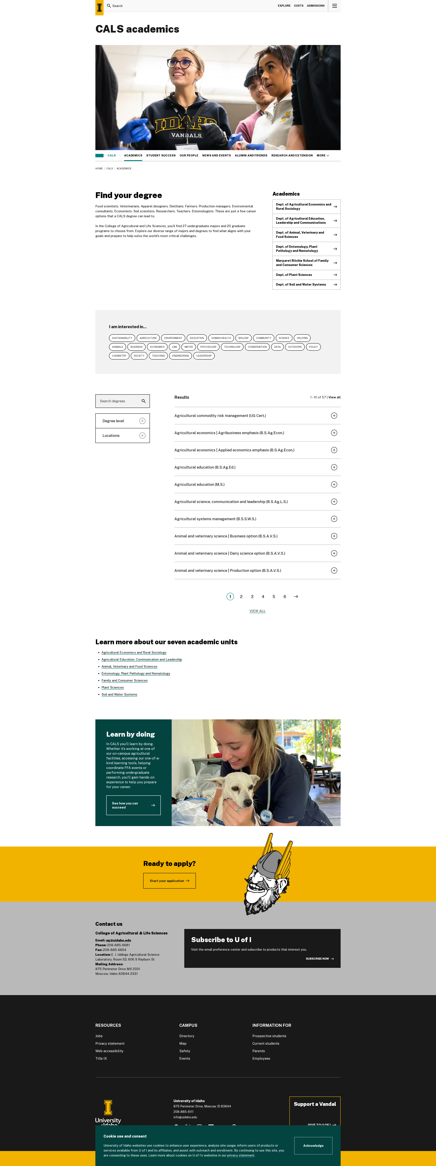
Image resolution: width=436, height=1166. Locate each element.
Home (99, 168)
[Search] (109, 6)
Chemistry (119, 355)
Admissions (316, 5)
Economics (157, 347)
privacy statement (240, 1155)
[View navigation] (334, 6)
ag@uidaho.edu (118, 940)
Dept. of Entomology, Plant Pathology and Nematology (297, 249)
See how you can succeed (125, 805)
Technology (232, 347)
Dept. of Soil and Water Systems (301, 284)
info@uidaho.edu (185, 1117)
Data (277, 347)
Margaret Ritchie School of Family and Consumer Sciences (302, 263)
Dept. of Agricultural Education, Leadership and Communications (301, 221)
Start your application (167, 881)
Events (184, 1058)
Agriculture (148, 338)
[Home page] (99, 7)
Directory (186, 1036)
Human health (221, 338)
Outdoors (295, 347)
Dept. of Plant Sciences (294, 275)
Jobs (99, 1036)
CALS (112, 155)
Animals (117, 347)
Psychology (208, 347)
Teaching (158, 355)
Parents (258, 1051)
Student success (161, 155)
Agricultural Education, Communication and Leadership (142, 659)
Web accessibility (109, 1051)
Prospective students (269, 1036)
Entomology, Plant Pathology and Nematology (136, 673)
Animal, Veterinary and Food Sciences (129, 666)
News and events (216, 155)
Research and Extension (292, 155)
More (323, 155)
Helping (302, 338)
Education (197, 338)
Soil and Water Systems (119, 694)
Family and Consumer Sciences (125, 680)
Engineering (180, 355)
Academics (133, 155)
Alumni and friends (251, 155)
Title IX (101, 1058)
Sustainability (122, 338)
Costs (298, 5)
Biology (243, 338)
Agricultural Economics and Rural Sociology (134, 652)
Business (136, 347)
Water (188, 347)
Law (174, 347)
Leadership (204, 355)
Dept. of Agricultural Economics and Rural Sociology (303, 206)
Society (139, 355)
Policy (313, 347)
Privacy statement (109, 1043)
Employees (261, 1058)
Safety (184, 1051)
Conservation (257, 347)
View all (334, 397)
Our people (189, 155)
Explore (284, 5)
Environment (173, 338)
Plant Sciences (113, 687)
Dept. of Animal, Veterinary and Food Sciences (300, 235)
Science (284, 338)
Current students (265, 1043)
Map (182, 1043)
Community (263, 338)
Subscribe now (317, 958)
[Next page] (296, 597)
